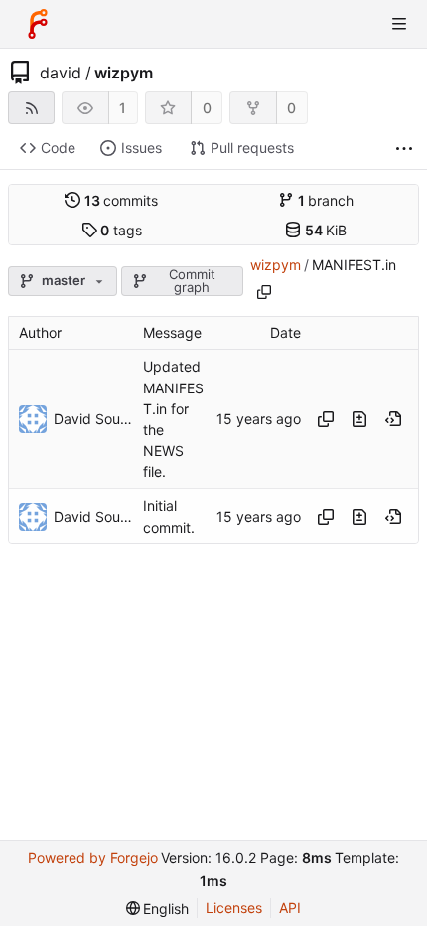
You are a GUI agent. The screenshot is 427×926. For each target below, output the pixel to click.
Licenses (234, 907)
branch (326, 200)
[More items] (404, 148)
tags (121, 230)
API (290, 907)
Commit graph (192, 280)
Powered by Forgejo (93, 857)
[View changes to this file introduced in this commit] (359, 419)
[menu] (158, 908)
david (60, 72)
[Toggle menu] (399, 24)
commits (121, 200)
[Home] (38, 24)
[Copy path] (264, 292)
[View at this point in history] (393, 419)
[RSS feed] (31, 107)
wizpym (123, 72)
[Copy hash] (326, 419)
